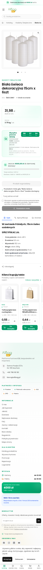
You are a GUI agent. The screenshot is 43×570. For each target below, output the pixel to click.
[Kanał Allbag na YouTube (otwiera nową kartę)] (19, 543)
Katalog (9, 23)
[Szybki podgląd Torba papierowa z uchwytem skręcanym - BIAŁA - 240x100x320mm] (14, 321)
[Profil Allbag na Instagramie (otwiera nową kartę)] (9, 543)
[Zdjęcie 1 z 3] (18, 72)
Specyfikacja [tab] (22, 218)
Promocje (6, 458)
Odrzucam (19, 559)
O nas (4, 404)
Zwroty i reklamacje (9, 425)
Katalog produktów (9, 451)
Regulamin (6, 435)
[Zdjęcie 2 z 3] (21, 72)
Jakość (4, 411)
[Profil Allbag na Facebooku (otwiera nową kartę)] (4, 543)
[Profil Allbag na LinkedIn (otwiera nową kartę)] (14, 543)
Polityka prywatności (10, 439)
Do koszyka (10, 327)
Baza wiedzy (6, 432)
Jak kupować (7, 408)
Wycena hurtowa (9, 454)
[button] (21, 49)
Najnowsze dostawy (9, 418)
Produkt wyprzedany (21, 184)
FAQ (3, 421)
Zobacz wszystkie (32, 280)
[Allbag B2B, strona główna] (7, 353)
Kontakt (5, 428)
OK (39, 521)
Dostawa (5, 415)
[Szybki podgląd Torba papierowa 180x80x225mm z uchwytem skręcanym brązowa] (35, 321)
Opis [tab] (8, 218)
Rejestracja (6, 461)
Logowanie (6, 465)
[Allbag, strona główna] (12, 9)
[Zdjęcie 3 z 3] (25, 72)
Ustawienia (31, 559)
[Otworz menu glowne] (3, 9)
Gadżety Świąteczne (23, 23)
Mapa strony (7, 442)
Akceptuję (7, 559)
